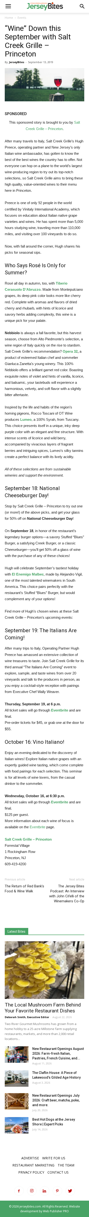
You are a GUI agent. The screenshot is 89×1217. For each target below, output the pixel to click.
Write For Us (53, 1158)
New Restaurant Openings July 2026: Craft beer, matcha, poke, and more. (56, 1100)
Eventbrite (59, 710)
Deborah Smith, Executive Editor (27, 1017)
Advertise (30, 1158)
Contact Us (58, 1172)
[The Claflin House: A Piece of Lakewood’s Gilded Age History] (16, 1078)
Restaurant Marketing (33, 1165)
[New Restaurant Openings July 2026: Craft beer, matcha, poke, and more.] (16, 1101)
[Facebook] (19, 1191)
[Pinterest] (57, 1191)
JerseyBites (16, 62)
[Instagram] (32, 1191)
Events (22, 18)
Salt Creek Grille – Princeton (28, 839)
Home (9, 18)
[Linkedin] (44, 1191)
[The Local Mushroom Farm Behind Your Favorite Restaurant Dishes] (44, 970)
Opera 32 (70, 351)
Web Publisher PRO (56, 1211)
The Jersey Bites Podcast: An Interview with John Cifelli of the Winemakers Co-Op (66, 893)
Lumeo (26, 419)
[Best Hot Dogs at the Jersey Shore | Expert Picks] (16, 1125)
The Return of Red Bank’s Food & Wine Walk (24, 888)
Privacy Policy (31, 1172)
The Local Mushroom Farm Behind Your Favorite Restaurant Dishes (43, 1008)
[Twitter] (70, 1191)
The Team (66, 1165)
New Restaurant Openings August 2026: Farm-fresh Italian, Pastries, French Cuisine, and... (58, 1053)
